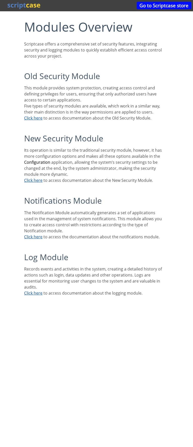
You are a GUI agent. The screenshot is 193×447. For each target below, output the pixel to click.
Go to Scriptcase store (163, 5)
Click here (33, 118)
